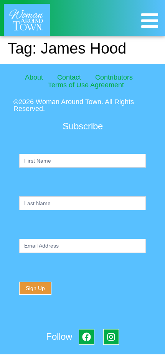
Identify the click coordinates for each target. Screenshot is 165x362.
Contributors (114, 77)
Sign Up (35, 288)
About (34, 77)
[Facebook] (86, 337)
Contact (69, 77)
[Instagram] (111, 337)
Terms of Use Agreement (86, 85)
